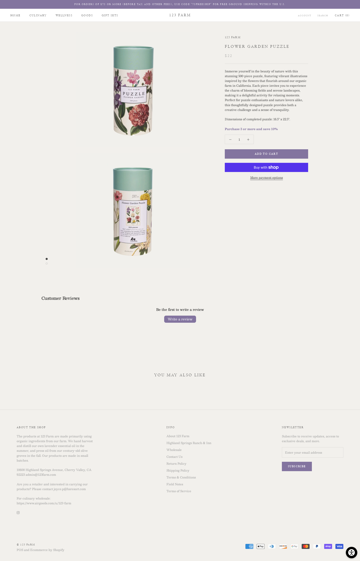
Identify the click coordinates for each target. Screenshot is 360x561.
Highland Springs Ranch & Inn (188, 443)
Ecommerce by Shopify (47, 549)
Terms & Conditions (181, 477)
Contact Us (174, 456)
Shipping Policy (177, 470)
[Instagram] (18, 512)
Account (304, 16)
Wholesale (174, 450)
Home (15, 15)
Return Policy (176, 463)
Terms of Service (178, 491)
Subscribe (297, 466)
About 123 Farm (177, 436)
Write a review (180, 319)
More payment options (266, 177)
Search (322, 16)
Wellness (64, 15)
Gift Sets (110, 15)
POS (20, 549)
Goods (87, 15)
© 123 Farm (26, 544)
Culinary (38, 15)
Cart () (342, 15)
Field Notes (174, 484)
